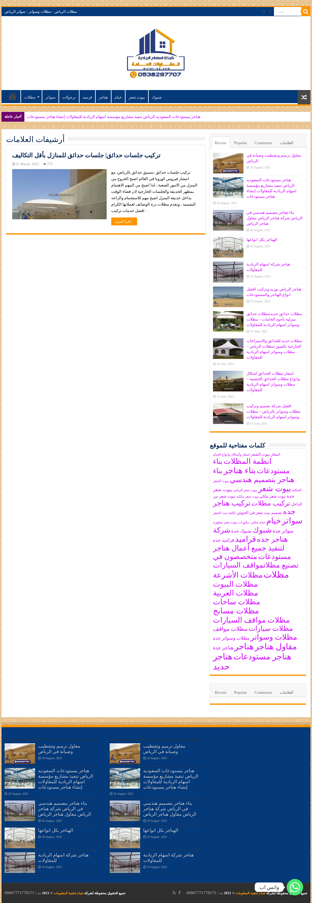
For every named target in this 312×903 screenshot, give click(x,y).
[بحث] (305, 11)
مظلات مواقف (230, 629)
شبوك (157, 97)
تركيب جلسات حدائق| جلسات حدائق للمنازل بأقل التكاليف (86, 155)
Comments (263, 143)
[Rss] (264, 12)
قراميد (245, 539)
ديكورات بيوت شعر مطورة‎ (231, 522)
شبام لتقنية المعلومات (250, 893)
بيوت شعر (137, 97)
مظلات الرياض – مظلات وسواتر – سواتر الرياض (41, 11)
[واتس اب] (295, 887)
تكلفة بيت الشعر (224, 513)
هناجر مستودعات (262, 656)
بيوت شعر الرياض (245, 490)
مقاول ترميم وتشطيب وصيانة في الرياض (59, 748)
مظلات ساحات (236, 602)
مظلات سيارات (271, 628)
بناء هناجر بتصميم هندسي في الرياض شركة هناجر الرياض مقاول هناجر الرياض (274, 218)
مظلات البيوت (235, 584)
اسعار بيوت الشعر (265, 454)
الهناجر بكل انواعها (261, 239)
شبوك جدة (241, 531)
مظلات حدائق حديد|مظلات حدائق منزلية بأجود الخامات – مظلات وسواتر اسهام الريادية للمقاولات (274, 319)
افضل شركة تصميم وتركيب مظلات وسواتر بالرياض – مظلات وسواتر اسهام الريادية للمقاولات (273, 411)
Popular (240, 143)
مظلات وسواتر (273, 637)
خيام (118, 97)
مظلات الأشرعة (238, 575)
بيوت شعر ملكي (273, 496)
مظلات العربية (235, 593)
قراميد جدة (223, 540)
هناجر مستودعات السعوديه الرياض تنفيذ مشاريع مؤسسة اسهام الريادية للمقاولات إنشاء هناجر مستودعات (113, 116)
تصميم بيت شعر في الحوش (259, 512)
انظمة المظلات (247, 461)
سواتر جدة (283, 531)
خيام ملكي (258, 522)
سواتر (50, 97)
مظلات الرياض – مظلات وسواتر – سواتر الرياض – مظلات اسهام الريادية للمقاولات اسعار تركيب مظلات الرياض (12, 96)
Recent (220, 143)
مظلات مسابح (236, 610)
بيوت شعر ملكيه (247, 496)
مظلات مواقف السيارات (251, 620)
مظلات (30, 97)
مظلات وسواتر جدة (231, 638)
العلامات (286, 143)
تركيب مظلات (270, 503)
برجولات (69, 97)
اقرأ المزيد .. (124, 221)
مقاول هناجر (276, 646)
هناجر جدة (223, 648)
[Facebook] (270, 12)
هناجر (103, 97)
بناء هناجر (240, 470)
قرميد (87, 97)
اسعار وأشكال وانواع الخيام (231, 454)
